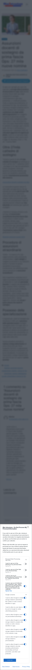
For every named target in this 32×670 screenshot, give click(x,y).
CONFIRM (10, 660)
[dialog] (16, 597)
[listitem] (16, 559)
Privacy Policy (26, 666)
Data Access (16, 666)
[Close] (28, 527)
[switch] (25, 564)
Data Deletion (6, 666)
